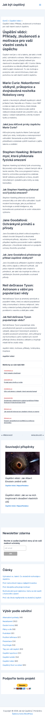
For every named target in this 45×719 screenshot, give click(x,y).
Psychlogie (7, 645)
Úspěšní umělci (9, 657)
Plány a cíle (7, 629)
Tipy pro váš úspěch (11, 649)
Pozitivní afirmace (10, 637)
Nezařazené (7, 621)
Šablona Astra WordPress (22, 714)
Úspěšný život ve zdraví (12, 665)
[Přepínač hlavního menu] (40, 4)
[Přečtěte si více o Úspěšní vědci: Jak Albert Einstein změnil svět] (22, 463)
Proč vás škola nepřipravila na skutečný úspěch (22, 598)
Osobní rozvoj (8, 625)
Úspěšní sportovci (10, 653)
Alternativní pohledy (11, 617)
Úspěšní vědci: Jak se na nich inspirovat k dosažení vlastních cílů (21, 498)
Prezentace (7, 641)
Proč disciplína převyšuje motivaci (16, 587)
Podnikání (7, 633)
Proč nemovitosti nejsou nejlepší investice (20, 583)
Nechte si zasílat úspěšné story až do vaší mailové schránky (23, 542)
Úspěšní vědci (10, 486)
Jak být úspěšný (13, 4)
